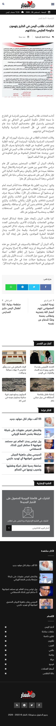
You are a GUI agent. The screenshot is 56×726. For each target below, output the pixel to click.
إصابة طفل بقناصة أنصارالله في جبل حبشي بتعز (43, 397)
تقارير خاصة (29, 636)
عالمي (29, 650)
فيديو (29, 664)
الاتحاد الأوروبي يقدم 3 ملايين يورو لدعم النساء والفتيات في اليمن (44, 369)
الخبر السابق (45, 312)
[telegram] (24, 705)
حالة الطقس (29, 673)
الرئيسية (51, 18)
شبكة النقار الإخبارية (42, 37)
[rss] (17, 705)
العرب (29, 645)
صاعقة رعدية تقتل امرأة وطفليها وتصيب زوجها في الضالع (24, 467)
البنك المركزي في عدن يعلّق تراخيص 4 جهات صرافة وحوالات (14, 369)
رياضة (29, 654)
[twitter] (32, 705)
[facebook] (39, 705)
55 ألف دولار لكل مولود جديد (25, 419)
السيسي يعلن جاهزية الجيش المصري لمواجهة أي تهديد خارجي (24, 456)
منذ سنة (22, 37)
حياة (29, 659)
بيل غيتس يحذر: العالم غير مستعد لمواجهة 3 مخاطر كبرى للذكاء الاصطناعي (23, 445)
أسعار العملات (29, 668)
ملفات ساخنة (29, 631)
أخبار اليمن (42, 18)
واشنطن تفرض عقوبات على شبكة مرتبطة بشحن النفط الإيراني (22, 432)
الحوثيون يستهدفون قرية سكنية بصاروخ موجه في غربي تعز (15, 397)
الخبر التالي (11, 307)
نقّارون (29, 640)
